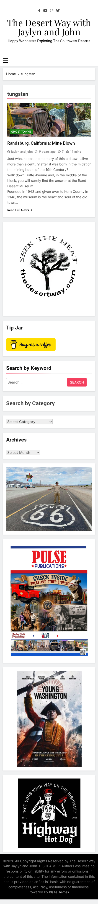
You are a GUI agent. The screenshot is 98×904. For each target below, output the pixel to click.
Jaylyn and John (22, 151)
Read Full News (18, 210)
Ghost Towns (21, 132)
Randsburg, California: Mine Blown (41, 143)
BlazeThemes (59, 892)
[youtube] (45, 10)
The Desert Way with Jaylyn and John (49, 27)
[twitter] (58, 10)
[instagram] (52, 10)
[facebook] (39, 10)
